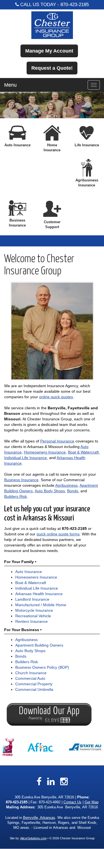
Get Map (91, 802)
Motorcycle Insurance (34, 610)
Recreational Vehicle (33, 616)
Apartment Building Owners (39, 645)
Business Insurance (21, 480)
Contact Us (73, 802)
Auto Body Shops (50, 491)
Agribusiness (66, 485)
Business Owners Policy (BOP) (42, 667)
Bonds (72, 491)
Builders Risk (15, 496)
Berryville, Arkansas (39, 818)
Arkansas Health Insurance (39, 594)
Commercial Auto (30, 678)
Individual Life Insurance (25, 457)
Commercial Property (33, 684)
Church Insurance (31, 673)
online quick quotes (56, 397)
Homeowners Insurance (45, 452)
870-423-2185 (74, 4)
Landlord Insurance (32, 599)
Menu (10, 85)
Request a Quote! (52, 68)
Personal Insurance (57, 441)
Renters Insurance (31, 621)
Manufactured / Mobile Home (40, 605)
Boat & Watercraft (83, 452)
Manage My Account (49, 51)
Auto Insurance (28, 571)
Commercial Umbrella (34, 689)
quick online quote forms (58, 534)
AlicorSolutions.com (33, 838)
